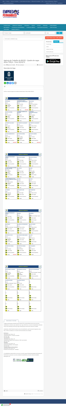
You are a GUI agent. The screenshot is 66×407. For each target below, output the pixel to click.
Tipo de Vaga (48, 44)
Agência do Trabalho (17, 25)
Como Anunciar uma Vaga (25, 1)
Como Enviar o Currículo (11, 320)
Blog (3, 1)
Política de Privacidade (35, 1)
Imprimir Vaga (28, 393)
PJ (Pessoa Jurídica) (31, 27)
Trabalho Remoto (15, 29)
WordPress (52, 405)
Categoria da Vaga (49, 49)
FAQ (42, 1)
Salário (47, 46)
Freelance (45, 25)
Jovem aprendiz (53, 25)
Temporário (6, 29)
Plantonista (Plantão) (42, 27)
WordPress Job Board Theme (38, 405)
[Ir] (59, 33)
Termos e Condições (14, 1)
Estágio (39, 25)
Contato (7, 1)
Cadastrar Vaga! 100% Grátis (51, 3)
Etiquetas (56, 41)
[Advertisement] (43, 14)
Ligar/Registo (60, 3)
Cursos (33, 25)
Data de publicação (49, 51)
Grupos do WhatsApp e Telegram (51, 1)
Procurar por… (49, 41)
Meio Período (6, 27)
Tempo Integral (53, 27)
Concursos (26, 25)
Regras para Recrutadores (9, 3)
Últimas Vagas (7, 25)
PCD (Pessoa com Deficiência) (18, 27)
